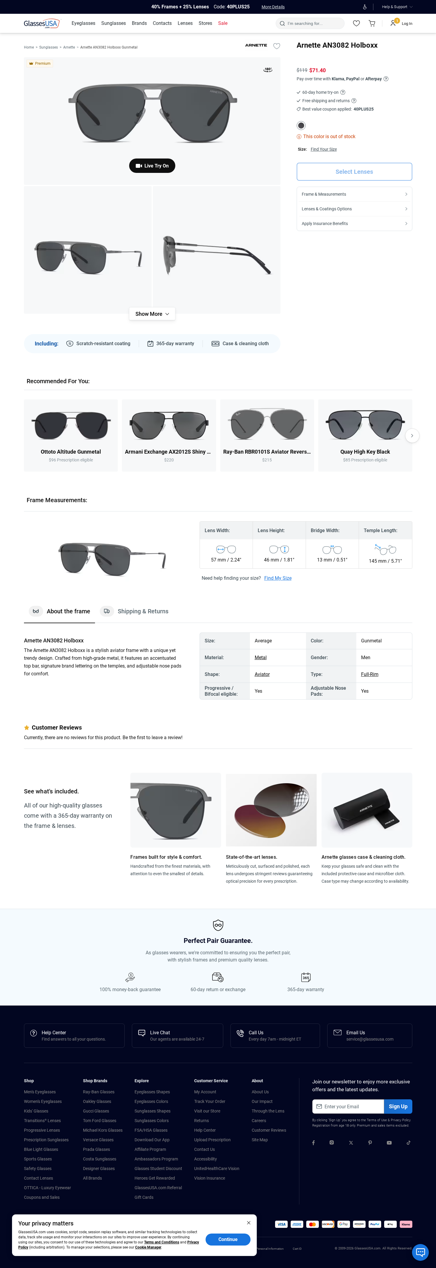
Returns (201, 1120)
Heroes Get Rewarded (155, 1178)
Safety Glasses (38, 1168)
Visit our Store (207, 1111)
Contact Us (204, 1149)
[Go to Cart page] (372, 23)
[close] (249, 1222)
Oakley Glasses (97, 1101)
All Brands (92, 1178)
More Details (273, 6)
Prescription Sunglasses (46, 1139)
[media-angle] (88, 250)
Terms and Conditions (161, 1242)
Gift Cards (144, 1197)
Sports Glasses (38, 1159)
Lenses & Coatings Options (327, 208)
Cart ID (297, 1248)
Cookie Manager (148, 1247)
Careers (259, 1120)
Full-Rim (369, 674)
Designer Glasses (99, 1168)
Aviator (262, 674)
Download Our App (152, 1139)
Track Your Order (209, 1101)
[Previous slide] (24, 435)
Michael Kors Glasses (103, 1130)
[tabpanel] (218, 666)
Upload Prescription (212, 1139)
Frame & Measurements (324, 194)
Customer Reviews (269, 1130)
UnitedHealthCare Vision (216, 1168)
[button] (281, 1224)
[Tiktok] (409, 1143)
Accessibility (205, 1159)
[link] (43, 23)
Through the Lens (268, 1111)
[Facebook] (313, 1143)
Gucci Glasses (96, 1111)
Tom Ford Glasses (99, 1120)
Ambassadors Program (156, 1159)
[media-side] (216, 250)
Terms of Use (377, 1120)
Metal (261, 657)
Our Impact (262, 1101)
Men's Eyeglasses (40, 1091)
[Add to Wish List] (276, 45)
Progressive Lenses (42, 1130)
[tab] (59, 614)
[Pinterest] (370, 1143)
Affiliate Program (150, 1149)
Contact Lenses (38, 1178)
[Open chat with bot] (420, 1252)
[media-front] (152, 121)
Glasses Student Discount (158, 1168)
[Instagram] (332, 1143)
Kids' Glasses (36, 1111)
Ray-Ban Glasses (98, 1091)
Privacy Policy (400, 1120)
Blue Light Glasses (41, 1149)
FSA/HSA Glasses (151, 1130)
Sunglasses (48, 47)
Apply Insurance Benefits (325, 223)
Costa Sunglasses (99, 1159)
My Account (205, 1091)
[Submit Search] (282, 23)
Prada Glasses (96, 1149)
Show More (148, 314)
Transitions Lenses (42, 1120)
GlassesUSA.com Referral (158, 1187)
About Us (260, 1091)
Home (29, 47)
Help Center (205, 1130)
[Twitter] (351, 1143)
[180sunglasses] (268, 71)
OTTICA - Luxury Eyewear (47, 1187)
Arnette (69, 47)
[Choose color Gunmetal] (301, 125)
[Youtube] (389, 1143)
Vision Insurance (209, 1178)
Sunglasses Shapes (153, 1111)
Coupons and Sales (42, 1197)
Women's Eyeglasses (43, 1101)
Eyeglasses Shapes (152, 1091)
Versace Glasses (98, 1139)
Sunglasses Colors (152, 1120)
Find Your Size (324, 149)
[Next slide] (412, 435)
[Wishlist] (356, 23)
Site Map (260, 1139)
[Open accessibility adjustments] (365, 6)
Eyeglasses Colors (151, 1101)
